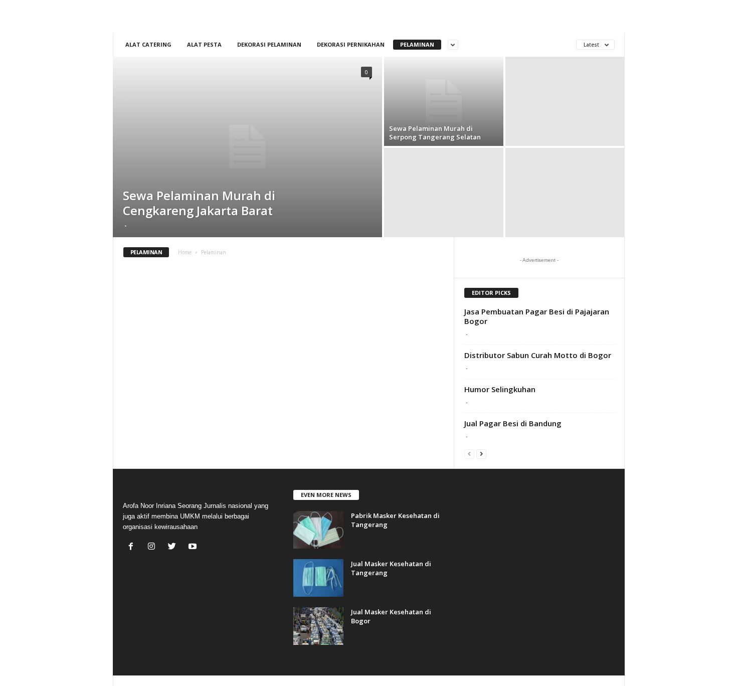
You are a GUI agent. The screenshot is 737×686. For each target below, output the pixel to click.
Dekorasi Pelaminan (269, 44)
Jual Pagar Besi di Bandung (513, 423)
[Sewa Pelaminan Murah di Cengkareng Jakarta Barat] (247, 147)
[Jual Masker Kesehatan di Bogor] (318, 626)
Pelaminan (417, 44)
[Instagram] (153, 547)
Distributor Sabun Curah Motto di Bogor (537, 355)
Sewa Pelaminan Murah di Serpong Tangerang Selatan (435, 132)
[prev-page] (469, 453)
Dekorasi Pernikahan (351, 44)
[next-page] (481, 453)
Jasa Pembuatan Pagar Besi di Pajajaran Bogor (536, 316)
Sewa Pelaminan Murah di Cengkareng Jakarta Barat (199, 203)
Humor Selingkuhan (499, 389)
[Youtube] (194, 547)
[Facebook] (133, 547)
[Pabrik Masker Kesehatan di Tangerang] (318, 530)
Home (185, 252)
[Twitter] (174, 547)
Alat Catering (148, 44)
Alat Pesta (204, 44)
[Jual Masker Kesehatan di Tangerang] (318, 578)
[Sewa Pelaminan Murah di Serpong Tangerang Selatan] (443, 101)
